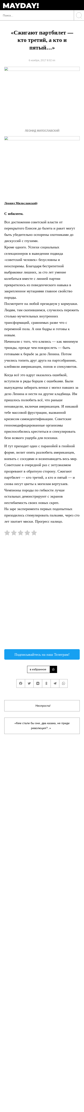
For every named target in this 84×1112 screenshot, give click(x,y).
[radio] (7, 533)
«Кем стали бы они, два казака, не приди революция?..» (42, 725)
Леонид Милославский (42, 130)
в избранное (38, 669)
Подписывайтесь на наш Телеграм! (42, 654)
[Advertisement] (42, 594)
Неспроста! (43, 705)
